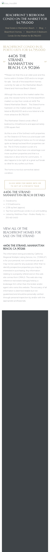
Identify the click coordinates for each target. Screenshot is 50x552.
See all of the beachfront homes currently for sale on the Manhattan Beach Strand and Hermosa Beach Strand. (23, 85)
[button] (25, 184)
